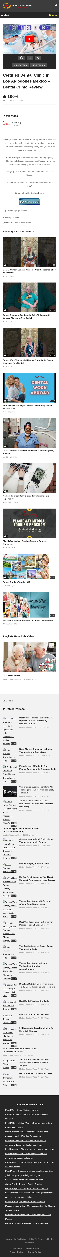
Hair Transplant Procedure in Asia (35, 1073)
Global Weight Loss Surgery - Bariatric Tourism (26, 1188)
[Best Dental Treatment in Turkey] (10, 1005)
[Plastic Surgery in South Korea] (10, 868)
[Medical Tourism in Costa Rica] (10, 1019)
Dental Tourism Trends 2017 (16, 582)
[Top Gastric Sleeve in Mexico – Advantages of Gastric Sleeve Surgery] (10, 1064)
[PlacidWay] (6, 123)
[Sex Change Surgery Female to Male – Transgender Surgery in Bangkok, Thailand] (10, 791)
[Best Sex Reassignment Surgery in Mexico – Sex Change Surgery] (10, 932)
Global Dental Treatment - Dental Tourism (24, 1180)
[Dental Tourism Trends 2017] (29, 566)
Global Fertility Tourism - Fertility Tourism (23, 1184)
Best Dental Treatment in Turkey (35, 1001)
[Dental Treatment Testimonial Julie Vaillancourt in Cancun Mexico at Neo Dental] (29, 297)
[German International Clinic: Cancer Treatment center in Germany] (10, 849)
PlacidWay (16, 122)
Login (54, 15)
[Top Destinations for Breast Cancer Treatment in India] (10, 952)
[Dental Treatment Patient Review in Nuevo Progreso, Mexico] (29, 433)
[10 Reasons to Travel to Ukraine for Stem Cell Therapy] (10, 1036)
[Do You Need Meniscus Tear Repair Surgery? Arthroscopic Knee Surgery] (10, 887)
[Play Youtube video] (29, 39)
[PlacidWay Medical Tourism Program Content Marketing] (29, 523)
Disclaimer (17, 1248)
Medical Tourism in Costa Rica (34, 1014)
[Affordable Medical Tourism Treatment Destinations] (29, 605)
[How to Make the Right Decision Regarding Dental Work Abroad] (29, 388)
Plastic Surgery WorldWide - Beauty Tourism (25, 1201)
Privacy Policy (16, 1252)
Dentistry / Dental (11, 676)
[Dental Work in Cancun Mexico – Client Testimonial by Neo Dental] (29, 252)
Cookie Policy (34, 1252)
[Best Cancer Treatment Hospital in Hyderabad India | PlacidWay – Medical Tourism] (10, 731)
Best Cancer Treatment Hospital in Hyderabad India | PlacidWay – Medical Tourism (36, 721)
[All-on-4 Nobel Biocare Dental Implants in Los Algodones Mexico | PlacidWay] (10, 812)
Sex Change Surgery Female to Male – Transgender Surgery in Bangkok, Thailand (37, 790)
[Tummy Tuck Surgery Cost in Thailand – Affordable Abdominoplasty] (10, 971)
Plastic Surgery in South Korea (34, 863)
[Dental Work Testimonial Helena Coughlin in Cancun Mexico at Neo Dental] (29, 342)
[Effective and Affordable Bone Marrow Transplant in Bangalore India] (10, 774)
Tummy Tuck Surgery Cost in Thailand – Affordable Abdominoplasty (33, 966)
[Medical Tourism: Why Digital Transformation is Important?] (29, 478)
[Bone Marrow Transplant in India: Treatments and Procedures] (10, 755)
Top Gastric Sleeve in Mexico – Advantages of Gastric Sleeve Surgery (34, 1062)
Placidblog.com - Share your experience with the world (30, 1149)
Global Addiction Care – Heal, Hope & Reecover (27, 1223)
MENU (6, 15)
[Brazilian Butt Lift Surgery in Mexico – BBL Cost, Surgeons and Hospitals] (10, 990)
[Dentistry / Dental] (29, 671)
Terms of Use (32, 1248)
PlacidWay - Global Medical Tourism (21, 1110)
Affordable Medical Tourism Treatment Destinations (28, 620)
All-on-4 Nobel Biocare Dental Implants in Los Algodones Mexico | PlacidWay (36, 804)
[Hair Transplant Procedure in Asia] (10, 1080)
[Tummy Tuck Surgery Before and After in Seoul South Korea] (10, 909)
